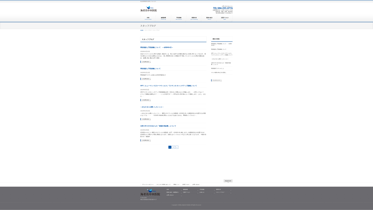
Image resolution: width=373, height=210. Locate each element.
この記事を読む (145, 61)
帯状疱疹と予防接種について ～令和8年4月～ (156, 47)
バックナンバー (216, 80)
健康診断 (185, 189)
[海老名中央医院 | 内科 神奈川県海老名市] (149, 9)
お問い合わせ (195, 184)
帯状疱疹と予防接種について (150, 68)
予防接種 (202, 189)
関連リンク (176, 184)
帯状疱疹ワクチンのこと (217, 68)
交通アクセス (185, 184)
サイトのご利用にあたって (164, 184)
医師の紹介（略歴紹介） (173, 192)
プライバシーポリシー (148, 184)
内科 (168, 189)
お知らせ (202, 192)
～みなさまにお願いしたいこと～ (152, 107)
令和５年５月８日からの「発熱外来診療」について (158, 126)
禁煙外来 (218, 189)
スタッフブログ (220, 192)
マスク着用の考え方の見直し (218, 72)
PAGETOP (228, 181)
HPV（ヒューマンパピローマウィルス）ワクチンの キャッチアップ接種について (168, 86)
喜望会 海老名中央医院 (184, 205)
